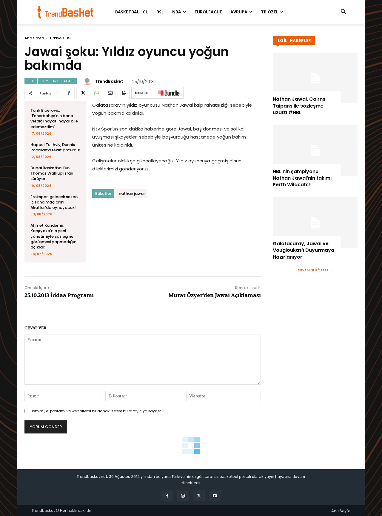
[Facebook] (69, 93)
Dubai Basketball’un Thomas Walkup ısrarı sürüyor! (51, 173)
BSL (160, 12)
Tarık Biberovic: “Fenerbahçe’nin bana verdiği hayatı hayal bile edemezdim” (54, 119)
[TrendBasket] (88, 81)
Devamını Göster (313, 270)
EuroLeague (208, 12)
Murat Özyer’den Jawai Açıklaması (214, 295)
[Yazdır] (124, 93)
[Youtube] (215, 495)
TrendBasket (109, 81)
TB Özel (269, 12)
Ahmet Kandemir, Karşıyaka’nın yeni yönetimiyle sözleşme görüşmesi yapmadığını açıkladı (54, 236)
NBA (176, 12)
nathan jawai (131, 193)
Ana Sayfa (34, 38)
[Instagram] (183, 495)
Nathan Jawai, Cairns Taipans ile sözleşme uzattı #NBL (299, 106)
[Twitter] (82, 93)
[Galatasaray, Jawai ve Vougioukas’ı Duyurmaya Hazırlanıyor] (315, 222)
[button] (343, 12)
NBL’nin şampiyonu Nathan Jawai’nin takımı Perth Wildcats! (302, 178)
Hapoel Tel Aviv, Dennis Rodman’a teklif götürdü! (55, 147)
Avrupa (238, 12)
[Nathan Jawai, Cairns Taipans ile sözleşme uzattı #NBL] (315, 78)
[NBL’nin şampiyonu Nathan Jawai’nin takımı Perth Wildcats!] (315, 150)
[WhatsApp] (96, 93)
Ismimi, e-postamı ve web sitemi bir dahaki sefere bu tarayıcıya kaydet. (97, 411)
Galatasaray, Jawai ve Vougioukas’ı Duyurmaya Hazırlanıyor (303, 250)
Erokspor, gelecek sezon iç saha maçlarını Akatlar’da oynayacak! (54, 202)
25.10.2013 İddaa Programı (59, 295)
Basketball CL (131, 12)
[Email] (110, 93)
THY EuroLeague (57, 81)
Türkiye (55, 38)
